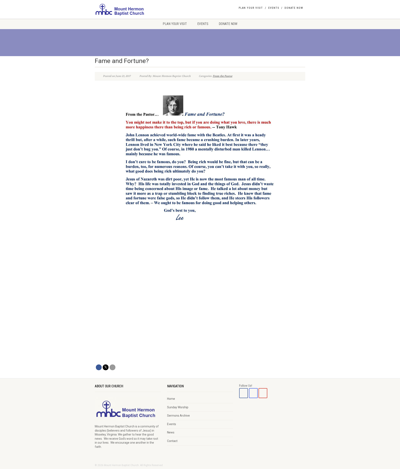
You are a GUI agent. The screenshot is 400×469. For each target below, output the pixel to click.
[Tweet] (106, 367)
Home (171, 398)
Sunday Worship (177, 407)
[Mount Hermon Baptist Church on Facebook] (243, 393)
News (170, 432)
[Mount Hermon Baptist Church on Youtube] (263, 393)
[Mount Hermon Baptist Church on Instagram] (253, 393)
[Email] (112, 367)
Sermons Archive (178, 415)
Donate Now (294, 7)
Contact (172, 441)
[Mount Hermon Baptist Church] (128, 9)
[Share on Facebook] (99, 367)
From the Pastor (222, 76)
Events (273, 7)
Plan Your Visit (251, 7)
